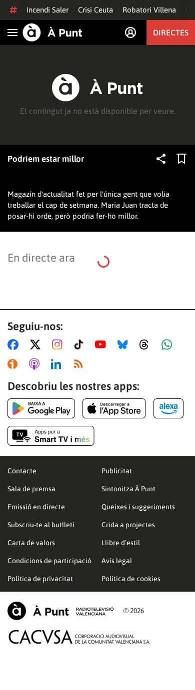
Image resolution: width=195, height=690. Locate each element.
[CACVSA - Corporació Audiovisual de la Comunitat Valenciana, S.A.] (80, 637)
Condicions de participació (50, 561)
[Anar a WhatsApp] (169, 344)
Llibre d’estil (121, 543)
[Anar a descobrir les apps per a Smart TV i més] (51, 436)
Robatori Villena (149, 9)
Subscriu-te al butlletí (41, 525)
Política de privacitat (40, 579)
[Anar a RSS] (80, 364)
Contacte (22, 471)
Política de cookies (131, 579)
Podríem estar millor (46, 159)
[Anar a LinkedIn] (58, 364)
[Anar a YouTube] (102, 344)
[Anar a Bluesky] (125, 344)
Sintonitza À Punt (129, 489)
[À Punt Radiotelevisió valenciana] (61, 611)
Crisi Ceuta (95, 9)
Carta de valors (31, 543)
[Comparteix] (161, 159)
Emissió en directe (36, 507)
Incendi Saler (47, 9)
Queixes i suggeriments (138, 507)
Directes (170, 32)
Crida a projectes (128, 525)
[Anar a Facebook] (15, 344)
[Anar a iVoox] (15, 364)
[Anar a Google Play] (41, 408)
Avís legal (117, 561)
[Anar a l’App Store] (114, 408)
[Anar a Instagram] (59, 344)
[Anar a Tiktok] (81, 344)
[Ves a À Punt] (52, 32)
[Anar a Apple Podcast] (36, 364)
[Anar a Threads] (147, 344)
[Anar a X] (37, 344)
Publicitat (117, 471)
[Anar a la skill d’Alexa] (169, 408)
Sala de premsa (32, 489)
